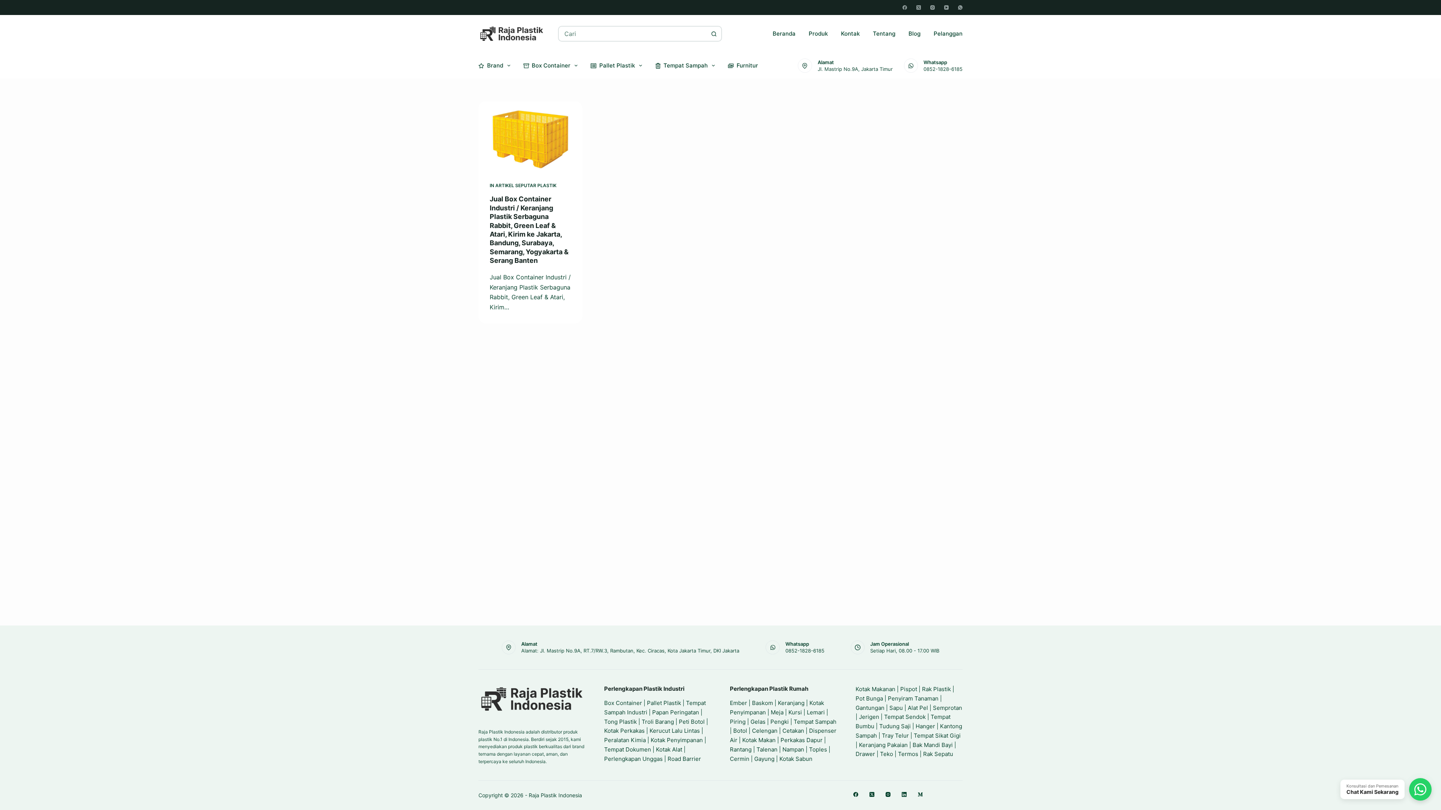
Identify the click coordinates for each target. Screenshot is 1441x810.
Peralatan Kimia (625, 740)
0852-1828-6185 (943, 69)
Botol (740, 730)
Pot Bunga (869, 698)
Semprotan (947, 707)
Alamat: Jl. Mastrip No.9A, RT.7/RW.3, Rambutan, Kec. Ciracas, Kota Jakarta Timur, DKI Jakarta (630, 651)
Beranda (784, 33)
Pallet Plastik (617, 65)
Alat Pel (918, 707)
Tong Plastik (620, 721)
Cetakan (793, 730)
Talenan (767, 749)
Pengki (779, 721)
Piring (738, 721)
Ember (738, 702)
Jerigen (869, 716)
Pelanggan (948, 33)
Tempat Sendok (905, 716)
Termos (908, 754)
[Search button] (714, 34)
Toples (818, 749)
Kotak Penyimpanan (677, 740)
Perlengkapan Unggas (633, 758)
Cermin (739, 758)
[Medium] (920, 794)
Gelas (758, 721)
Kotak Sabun (795, 758)
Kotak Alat (669, 749)
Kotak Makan (759, 740)
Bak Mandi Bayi (933, 744)
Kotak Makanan (875, 689)
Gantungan (870, 707)
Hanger (925, 726)
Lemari (816, 712)
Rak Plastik (936, 689)
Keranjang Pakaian (883, 744)
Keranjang (791, 702)
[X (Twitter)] (918, 7)
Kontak (850, 33)
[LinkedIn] (904, 794)
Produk (818, 33)
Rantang (741, 749)
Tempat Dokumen (627, 749)
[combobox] (633, 34)
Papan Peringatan (675, 712)
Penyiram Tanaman (913, 698)
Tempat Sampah (685, 65)
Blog (915, 33)
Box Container (551, 65)
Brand (495, 65)
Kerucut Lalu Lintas (675, 730)
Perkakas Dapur (802, 740)
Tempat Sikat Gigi (937, 735)
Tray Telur (895, 735)
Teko (886, 754)
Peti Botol (692, 721)
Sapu (896, 707)
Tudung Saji (895, 726)
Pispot (908, 689)
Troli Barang (658, 721)
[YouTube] (946, 7)
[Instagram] (932, 7)
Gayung (764, 758)
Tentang (884, 33)
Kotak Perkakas (624, 730)
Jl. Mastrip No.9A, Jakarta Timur (855, 69)
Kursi (795, 712)
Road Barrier (684, 758)
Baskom (762, 702)
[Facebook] (905, 7)
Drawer (865, 754)
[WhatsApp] (960, 7)
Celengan (765, 730)
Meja (777, 712)
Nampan (793, 749)
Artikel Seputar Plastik (526, 185)
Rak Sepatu (938, 754)
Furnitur (747, 65)
